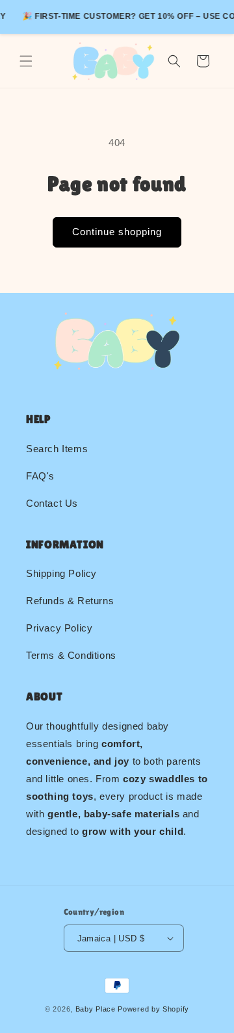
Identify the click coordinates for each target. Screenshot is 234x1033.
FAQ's (40, 475)
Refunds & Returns (70, 600)
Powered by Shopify (153, 1009)
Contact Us (52, 503)
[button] (26, 61)
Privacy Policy (59, 627)
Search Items (57, 448)
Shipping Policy (61, 573)
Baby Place (95, 1009)
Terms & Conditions (71, 655)
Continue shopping (117, 231)
